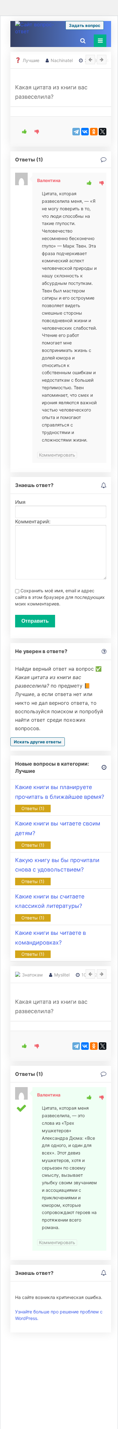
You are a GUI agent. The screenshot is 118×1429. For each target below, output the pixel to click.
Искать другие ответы (37, 741)
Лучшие (31, 60)
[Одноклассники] (94, 131)
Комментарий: (32, 521)
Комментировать (57, 455)
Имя (20, 502)
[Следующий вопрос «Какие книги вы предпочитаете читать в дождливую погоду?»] (101, 59)
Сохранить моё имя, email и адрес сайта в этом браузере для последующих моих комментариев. (60, 597)
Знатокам (32, 974)
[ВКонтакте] (85, 131)
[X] (102, 131)
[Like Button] (22, 131)
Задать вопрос (84, 25)
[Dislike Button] (34, 131)
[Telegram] (76, 131)
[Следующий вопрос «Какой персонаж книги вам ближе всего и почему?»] (101, 974)
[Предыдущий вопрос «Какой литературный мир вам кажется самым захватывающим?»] (90, 974)
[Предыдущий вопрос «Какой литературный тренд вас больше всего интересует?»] (90, 59)
